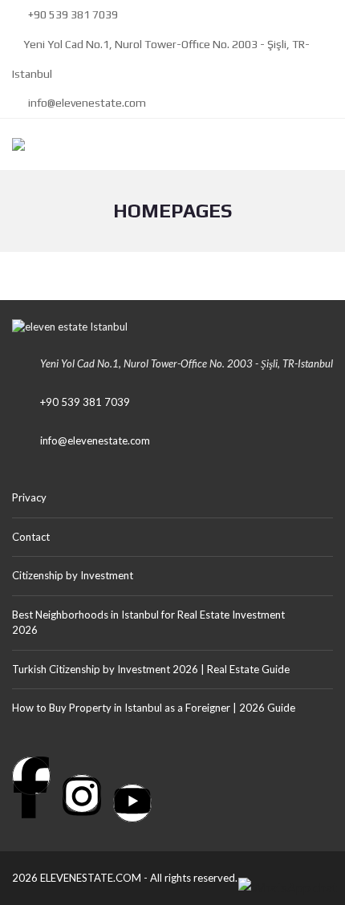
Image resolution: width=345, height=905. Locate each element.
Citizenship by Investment (72, 575)
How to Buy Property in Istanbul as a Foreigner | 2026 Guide (153, 707)
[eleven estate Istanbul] (12, 145)
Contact (31, 536)
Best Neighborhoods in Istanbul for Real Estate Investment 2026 (148, 622)
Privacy (29, 497)
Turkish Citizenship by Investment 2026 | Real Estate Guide (151, 669)
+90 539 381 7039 (72, 14)
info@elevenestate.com (86, 102)
